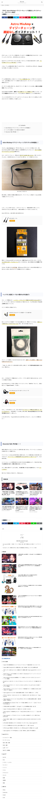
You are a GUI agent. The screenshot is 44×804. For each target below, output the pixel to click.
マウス (4, 770)
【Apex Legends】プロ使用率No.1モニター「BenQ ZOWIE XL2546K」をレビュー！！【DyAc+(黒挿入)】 (22, 712)
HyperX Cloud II (12, 400)
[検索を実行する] (41, 529)
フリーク (4, 767)
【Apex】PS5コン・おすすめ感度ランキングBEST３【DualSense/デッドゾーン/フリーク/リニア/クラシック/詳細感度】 (22, 674)
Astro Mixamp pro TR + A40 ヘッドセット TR (19, 390)
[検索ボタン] (42, 2)
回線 (4, 777)
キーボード (5, 765)
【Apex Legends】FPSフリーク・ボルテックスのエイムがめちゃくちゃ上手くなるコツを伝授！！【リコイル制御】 (22, 685)
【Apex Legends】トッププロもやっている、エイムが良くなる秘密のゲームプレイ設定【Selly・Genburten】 (21, 716)
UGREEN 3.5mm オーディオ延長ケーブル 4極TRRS (20, 312)
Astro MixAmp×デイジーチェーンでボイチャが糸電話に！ (18, 127)
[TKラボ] (22, 2)
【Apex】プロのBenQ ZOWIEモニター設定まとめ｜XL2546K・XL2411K (17, 709)
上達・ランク (5, 747)
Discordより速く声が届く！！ (12, 132)
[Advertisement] (22, 111)
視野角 (4, 780)
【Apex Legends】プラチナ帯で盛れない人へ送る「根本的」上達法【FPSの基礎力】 (19, 730)
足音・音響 (4, 14)
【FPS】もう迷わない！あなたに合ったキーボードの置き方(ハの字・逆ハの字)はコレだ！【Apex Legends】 (22, 695)
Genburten (5, 792)
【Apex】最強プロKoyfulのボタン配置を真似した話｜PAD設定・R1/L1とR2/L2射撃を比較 (20, 667)
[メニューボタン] (2, 2)
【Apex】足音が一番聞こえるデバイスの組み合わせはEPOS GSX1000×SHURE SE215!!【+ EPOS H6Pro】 (22, 719)
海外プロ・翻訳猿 (6, 750)
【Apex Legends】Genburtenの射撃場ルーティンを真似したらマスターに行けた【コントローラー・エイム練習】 (21, 678)
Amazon (12, 220)
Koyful (4, 795)
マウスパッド (5, 772)
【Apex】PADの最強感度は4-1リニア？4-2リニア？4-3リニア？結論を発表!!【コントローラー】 (21, 664)
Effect (4, 789)
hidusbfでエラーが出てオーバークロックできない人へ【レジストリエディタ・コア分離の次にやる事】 (22, 682)
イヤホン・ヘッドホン (7, 762)
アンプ (9, 14)
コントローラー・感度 (7, 737)
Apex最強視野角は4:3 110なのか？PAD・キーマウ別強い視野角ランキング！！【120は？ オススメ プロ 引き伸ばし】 (22, 703)
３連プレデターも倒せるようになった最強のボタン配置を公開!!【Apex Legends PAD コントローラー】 (22, 670)
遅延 (4, 783)
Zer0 (4, 797)
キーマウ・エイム (6, 740)
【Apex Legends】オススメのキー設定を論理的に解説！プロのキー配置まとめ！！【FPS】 (20, 692)
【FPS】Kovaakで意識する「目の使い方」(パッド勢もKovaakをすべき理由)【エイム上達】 (20, 728)
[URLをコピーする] (39, 17)
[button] (4, 17)
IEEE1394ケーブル (13, 218)
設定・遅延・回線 (6, 742)
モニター (4, 775)
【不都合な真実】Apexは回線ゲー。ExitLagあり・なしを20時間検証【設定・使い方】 (19, 706)
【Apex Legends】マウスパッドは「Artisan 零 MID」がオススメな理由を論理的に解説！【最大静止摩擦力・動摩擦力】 (22, 699)
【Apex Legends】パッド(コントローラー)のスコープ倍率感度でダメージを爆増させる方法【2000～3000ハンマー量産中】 (22, 689)
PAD (4, 759)
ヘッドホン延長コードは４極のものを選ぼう (15, 129)
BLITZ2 (4, 757)
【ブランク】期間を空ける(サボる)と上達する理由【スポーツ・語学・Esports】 (18, 725)
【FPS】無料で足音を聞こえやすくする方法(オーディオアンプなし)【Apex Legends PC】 (20, 723)
